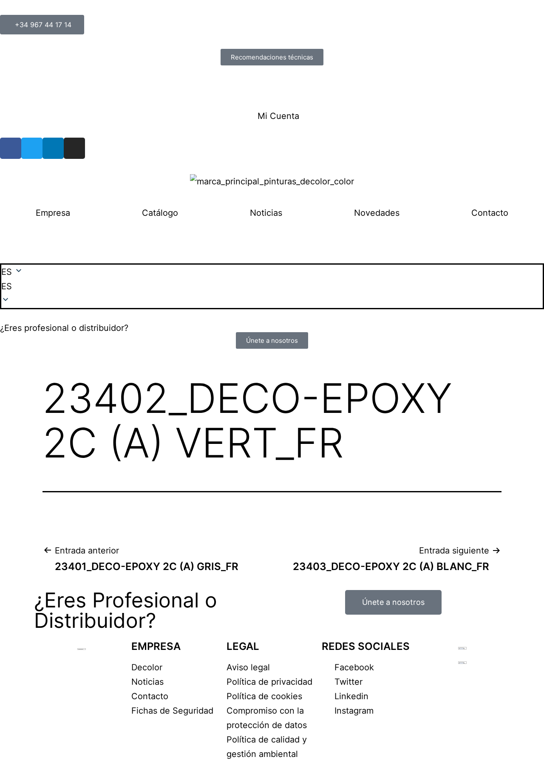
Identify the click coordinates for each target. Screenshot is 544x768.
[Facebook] (10, 148)
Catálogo (160, 213)
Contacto (489, 213)
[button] (272, 286)
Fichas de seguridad (40, 87)
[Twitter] (31, 148)
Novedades (377, 213)
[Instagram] (74, 148)
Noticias (266, 213)
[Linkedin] (53, 148)
